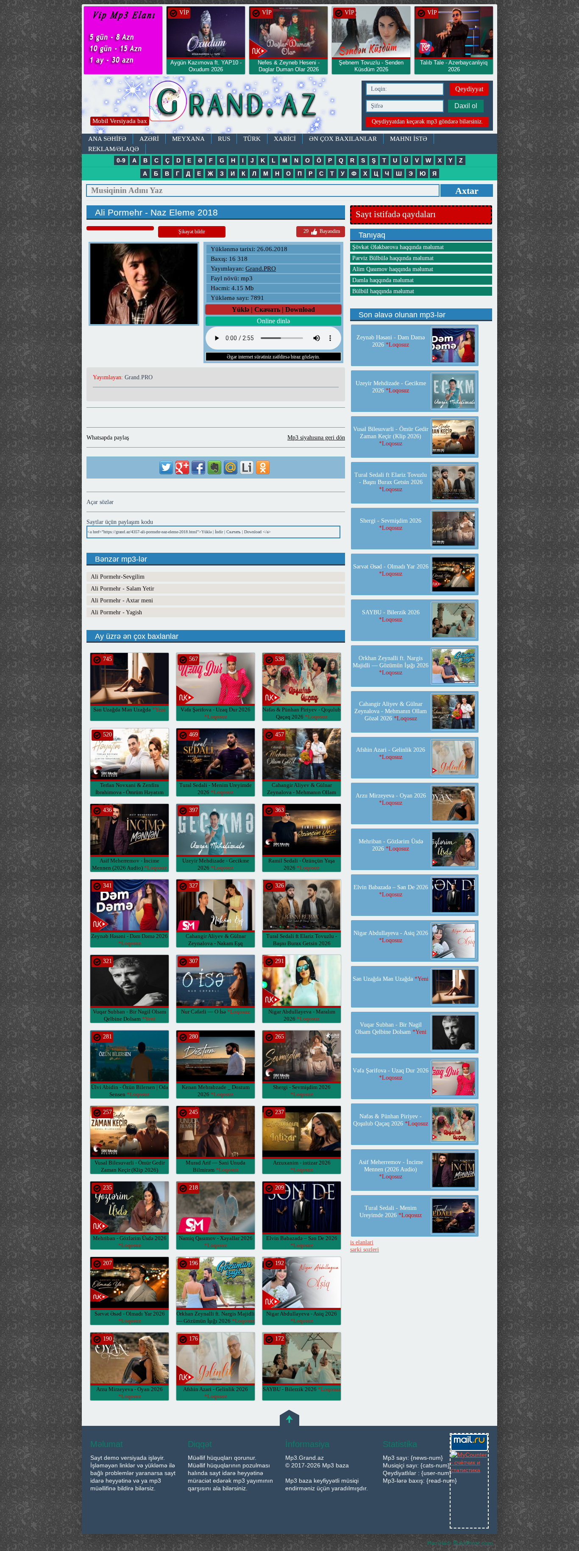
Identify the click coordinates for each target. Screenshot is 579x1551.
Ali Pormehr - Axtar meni (122, 600)
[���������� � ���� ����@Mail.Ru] (230, 467)
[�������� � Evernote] (214, 467)
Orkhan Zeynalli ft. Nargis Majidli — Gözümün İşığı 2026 (391, 665)
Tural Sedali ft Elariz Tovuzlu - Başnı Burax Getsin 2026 (301, 943)
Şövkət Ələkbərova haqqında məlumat (398, 247)
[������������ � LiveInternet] (246, 467)
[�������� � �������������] (263, 467)
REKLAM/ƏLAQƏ (113, 149)
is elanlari (361, 1242)
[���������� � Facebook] (198, 467)
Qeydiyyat (469, 88)
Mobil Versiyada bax (119, 121)
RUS (224, 138)
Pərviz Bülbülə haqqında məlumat (393, 258)
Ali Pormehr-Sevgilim (118, 577)
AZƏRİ (149, 138)
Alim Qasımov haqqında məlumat (392, 269)
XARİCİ (285, 138)
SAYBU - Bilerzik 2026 (302, 1389)
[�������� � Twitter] (166, 467)
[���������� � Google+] (182, 467)
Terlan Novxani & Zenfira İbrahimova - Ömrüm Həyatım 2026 (129, 792)
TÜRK (252, 138)
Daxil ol (465, 105)
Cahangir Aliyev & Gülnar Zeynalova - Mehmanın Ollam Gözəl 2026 (301, 792)
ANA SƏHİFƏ (107, 138)
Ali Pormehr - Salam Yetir (122, 588)
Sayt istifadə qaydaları (396, 214)
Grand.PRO (260, 268)
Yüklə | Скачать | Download (273, 309)
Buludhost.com (473, 1543)
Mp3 (219, 105)
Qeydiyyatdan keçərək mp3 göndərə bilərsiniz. (427, 121)
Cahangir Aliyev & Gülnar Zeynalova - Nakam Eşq (216, 943)
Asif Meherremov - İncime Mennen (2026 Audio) (391, 1169)
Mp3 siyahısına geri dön (316, 437)
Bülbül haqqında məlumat (383, 291)
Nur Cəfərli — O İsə (215, 1011)
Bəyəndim (321, 231)
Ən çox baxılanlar (343, 138)
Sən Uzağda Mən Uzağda (129, 709)
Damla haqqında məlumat (383, 280)
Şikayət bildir (191, 232)
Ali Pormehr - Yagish (116, 612)
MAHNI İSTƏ (408, 138)
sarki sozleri (364, 1249)
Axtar (467, 190)
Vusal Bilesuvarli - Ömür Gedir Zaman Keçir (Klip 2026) (130, 1169)
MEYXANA (188, 138)
